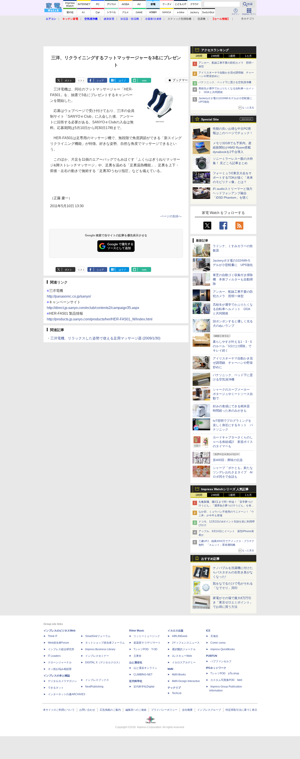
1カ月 (248, 55)
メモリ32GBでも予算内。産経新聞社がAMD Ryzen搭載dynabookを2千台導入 (232, 147)
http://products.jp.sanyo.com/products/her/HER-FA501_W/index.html (99, 319)
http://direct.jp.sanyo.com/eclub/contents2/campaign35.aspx (93, 308)
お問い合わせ (87, 709)
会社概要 (187, 709)
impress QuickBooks (222, 649)
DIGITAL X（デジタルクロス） (103, 662)
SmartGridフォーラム (97, 636)
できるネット (56, 687)
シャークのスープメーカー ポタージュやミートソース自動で (233, 394)
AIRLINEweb (179, 636)
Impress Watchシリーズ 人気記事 (225, 489)
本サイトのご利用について (59, 709)
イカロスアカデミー (184, 662)
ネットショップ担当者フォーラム (105, 642)
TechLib (176, 693)
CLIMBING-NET (143, 674)
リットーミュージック (147, 636)
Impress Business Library (100, 649)
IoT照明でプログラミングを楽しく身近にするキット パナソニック (233, 425)
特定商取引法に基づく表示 (241, 709)
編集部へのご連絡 (135, 709)
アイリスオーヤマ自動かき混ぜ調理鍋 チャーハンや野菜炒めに (233, 363)
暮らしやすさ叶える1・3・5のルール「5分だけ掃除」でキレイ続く (232, 346)
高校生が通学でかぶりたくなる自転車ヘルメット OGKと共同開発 (233, 309)
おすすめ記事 (210, 558)
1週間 (231, 55)
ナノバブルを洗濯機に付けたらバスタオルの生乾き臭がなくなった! (233, 572)
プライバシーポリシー (164, 709)
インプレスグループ (209, 709)
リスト (81, 80)
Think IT (52, 636)
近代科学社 (135, 681)
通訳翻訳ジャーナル (184, 649)
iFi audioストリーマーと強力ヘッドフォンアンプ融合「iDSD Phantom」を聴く (232, 193)
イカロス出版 (175, 630)
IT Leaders (54, 655)
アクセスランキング (215, 50)
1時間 (198, 55)
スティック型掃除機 (179, 18)
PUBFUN (211, 655)
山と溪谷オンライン (145, 667)
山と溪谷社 (135, 662)
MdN (170, 669)
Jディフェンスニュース (186, 642)
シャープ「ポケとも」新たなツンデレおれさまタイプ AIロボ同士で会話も (233, 472)
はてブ (122, 80)
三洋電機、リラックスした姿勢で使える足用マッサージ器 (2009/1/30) (105, 338)
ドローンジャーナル (60, 662)
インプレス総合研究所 (61, 649)
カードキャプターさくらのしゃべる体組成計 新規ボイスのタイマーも (233, 442)
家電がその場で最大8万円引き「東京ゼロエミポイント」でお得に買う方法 (233, 602)
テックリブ (174, 687)
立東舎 (137, 655)
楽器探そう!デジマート (147, 642)
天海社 (214, 636)
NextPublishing (94, 686)
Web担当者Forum (58, 642)
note (144, 80)
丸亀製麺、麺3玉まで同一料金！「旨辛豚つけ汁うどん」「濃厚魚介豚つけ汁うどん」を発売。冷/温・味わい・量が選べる (226, 505)
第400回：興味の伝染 (228, 460)
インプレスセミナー (97, 655)
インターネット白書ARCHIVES (66, 694)
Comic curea (218, 642)
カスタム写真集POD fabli (226, 680)
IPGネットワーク (216, 667)
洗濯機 (201, 18)
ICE (208, 630)
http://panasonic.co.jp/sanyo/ (69, 296)
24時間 (215, 55)
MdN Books (179, 674)
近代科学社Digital (144, 686)
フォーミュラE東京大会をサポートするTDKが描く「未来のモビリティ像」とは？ (233, 177)
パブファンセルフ (220, 661)
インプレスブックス (97, 680)
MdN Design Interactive (186, 681)
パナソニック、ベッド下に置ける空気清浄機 (225, 82)
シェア (100, 80)
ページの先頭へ (171, 216)
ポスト (68, 80)
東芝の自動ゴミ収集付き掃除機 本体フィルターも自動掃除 (233, 279)
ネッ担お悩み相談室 (60, 669)
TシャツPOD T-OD (145, 649)
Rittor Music (136, 630)
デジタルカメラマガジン (62, 681)
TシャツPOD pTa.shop (224, 673)
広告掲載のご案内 (110, 709)
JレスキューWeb (182, 655)
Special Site (210, 119)
